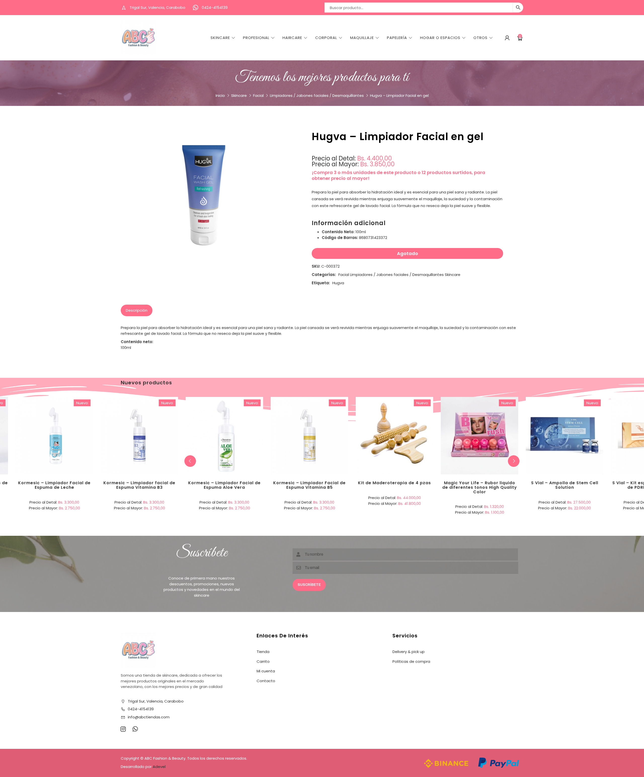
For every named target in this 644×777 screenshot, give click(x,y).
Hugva (338, 282)
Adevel (159, 766)
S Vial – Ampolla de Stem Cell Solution (564, 485)
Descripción (136, 310)
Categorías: (324, 274)
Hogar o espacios (440, 37)
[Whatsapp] (135, 729)
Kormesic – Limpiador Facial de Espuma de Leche (54, 485)
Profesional (256, 37)
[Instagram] (123, 729)
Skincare (220, 37)
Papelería (397, 37)
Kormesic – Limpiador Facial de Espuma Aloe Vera (224, 485)
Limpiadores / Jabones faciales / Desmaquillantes (317, 95)
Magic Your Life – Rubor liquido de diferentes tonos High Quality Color (479, 487)
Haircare (292, 37)
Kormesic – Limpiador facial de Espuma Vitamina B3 (139, 485)
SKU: (316, 266)
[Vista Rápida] (75, 415)
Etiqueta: (321, 282)
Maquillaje (362, 37)
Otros (480, 37)
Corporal (326, 37)
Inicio (220, 95)
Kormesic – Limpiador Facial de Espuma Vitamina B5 (309, 485)
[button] (513, 461)
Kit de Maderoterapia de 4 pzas (394, 483)
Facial (258, 95)
